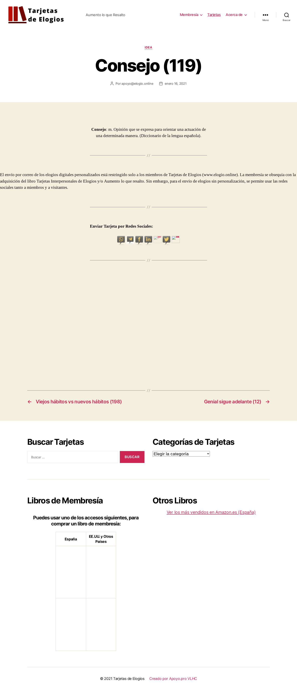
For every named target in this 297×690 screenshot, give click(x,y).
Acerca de (234, 15)
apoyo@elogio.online (137, 83)
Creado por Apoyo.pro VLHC (173, 678)
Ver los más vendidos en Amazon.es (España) (211, 512)
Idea (148, 47)
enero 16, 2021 (175, 83)
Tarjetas (214, 15)
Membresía (189, 15)
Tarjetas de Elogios (128, 678)
